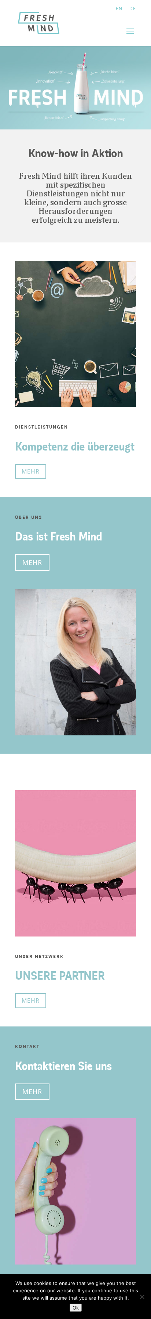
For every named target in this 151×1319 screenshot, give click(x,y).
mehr (31, 471)
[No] (142, 1296)
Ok (76, 1308)
